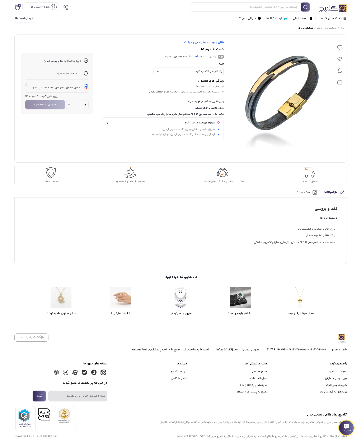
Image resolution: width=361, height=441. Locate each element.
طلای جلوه (217, 42)
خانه (343, 28)
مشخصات (303, 192)
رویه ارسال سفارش (336, 378)
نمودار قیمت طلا (24, 18)
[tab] (334, 193)
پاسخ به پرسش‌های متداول (251, 392)
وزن (221, 63)
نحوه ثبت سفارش (337, 372)
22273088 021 (317, 349)
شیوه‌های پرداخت (336, 385)
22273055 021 (296, 349)
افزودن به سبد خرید (45, 105)
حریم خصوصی (259, 372)
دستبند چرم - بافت (326, 28)
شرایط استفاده (258, 378)
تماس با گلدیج (179, 378)
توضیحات (330, 192)
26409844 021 (275, 349)
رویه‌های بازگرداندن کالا (333, 392)
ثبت (39, 396)
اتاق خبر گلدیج (179, 372)
